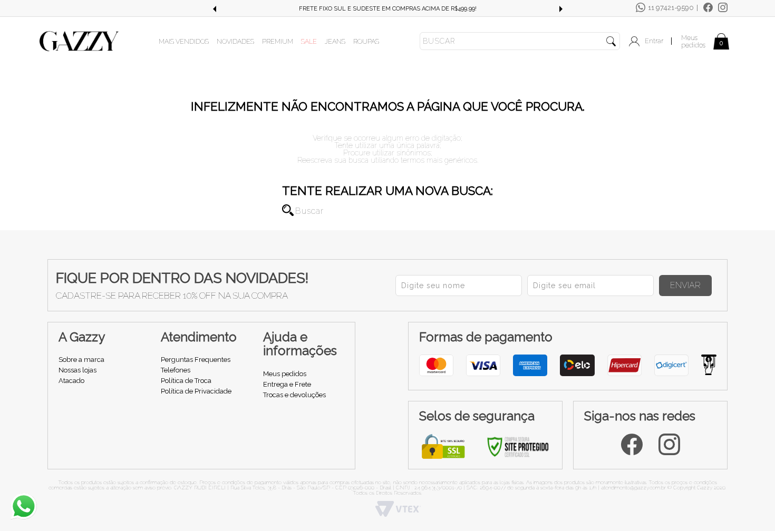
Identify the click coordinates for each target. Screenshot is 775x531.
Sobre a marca (81, 359)
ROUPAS (366, 41)
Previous (214, 9)
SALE (309, 41)
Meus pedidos (693, 42)
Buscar (288, 210)
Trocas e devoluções (294, 395)
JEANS (335, 41)
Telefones (175, 370)
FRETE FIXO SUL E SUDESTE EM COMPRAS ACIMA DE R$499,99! (261, 8)
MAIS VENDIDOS (184, 41)
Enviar (685, 285)
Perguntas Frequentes (195, 359)
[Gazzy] (79, 40)
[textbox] (520, 41)
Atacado (71, 381)
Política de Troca (186, 381)
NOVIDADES (235, 41)
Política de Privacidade (196, 391)
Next (561, 9)
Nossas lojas (77, 370)
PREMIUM (277, 41)
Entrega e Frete (287, 384)
